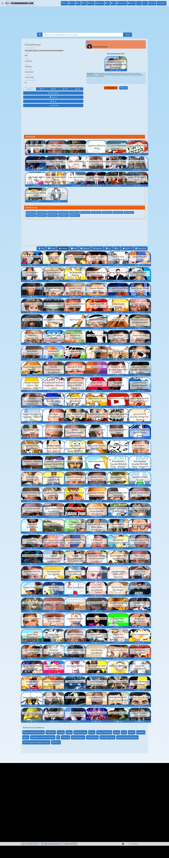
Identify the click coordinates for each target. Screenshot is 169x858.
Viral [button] (42, 248)
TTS (108, 3)
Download (30, 89)
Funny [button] (52, 248)
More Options (54, 93)
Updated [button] (86, 248)
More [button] (144, 3)
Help (140, 3)
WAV (54, 89)
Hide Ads (153, 3)
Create (122, 3)
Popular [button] (64, 248)
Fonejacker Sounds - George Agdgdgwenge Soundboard (44, 50)
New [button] (75, 248)
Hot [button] (109, 248)
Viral (84, 3)
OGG (78, 89)
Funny (72, 3)
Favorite (54, 97)
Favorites (132, 3)
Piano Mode (54, 105)
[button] (123, 844)
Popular (91, 3)
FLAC (66, 89)
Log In (161, 3)
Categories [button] (141, 248)
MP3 (43, 89)
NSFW (127, 248)
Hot (79, 3)
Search (65, 3)
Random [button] (99, 248)
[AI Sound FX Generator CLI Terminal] (39, 843)
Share (54, 101)
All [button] (118, 248)
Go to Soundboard (110, 88)
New (114, 3)
